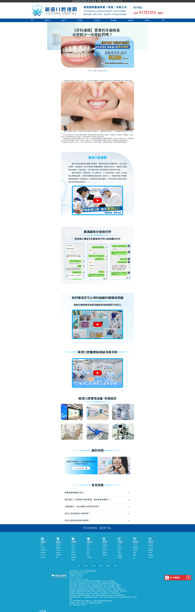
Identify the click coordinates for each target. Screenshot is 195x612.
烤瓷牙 (73, 547)
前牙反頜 (58, 552)
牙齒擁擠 (58, 547)
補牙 (88, 545)
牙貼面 (73, 559)
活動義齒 (73, 557)
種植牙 (64, 20)
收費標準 (130, 20)
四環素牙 (73, 555)
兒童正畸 (150, 547)
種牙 (42, 545)
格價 (163, 20)
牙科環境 (93, 565)
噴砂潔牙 (135, 550)
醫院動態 (113, 20)
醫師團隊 (108, 565)
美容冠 (73, 545)
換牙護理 (150, 555)
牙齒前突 (58, 555)
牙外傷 (150, 552)
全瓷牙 (73, 550)
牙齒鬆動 (120, 555)
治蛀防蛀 (150, 545)
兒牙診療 (150, 557)
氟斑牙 (73, 552)
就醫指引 (147, 20)
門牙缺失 (43, 547)
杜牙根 (88, 550)
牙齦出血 (120, 547)
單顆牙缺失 (43, 550)
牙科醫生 (80, 20)
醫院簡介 (47, 20)
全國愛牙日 (105, 545)
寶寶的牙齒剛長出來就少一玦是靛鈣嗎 (76, 142)
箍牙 (57, 557)
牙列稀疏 (58, 550)
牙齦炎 (119, 550)
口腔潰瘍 (89, 557)
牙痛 (88, 555)
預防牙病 (104, 555)
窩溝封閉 (150, 550)
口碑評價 (97, 20)
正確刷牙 (104, 547)
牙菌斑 (134, 555)
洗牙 (134, 557)
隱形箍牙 (58, 545)
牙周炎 (119, 545)
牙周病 (119, 552)
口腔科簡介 (85, 565)
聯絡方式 (115, 565)
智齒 (88, 547)
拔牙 (88, 552)
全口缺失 (43, 557)
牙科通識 (104, 70)
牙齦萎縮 (120, 557)
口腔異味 (104, 552)
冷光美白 (135, 545)
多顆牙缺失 (43, 552)
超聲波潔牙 (136, 547)
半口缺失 (43, 555)
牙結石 (134, 552)
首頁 (32, 20)
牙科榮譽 (101, 565)
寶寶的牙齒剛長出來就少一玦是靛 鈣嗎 (82, 80)
